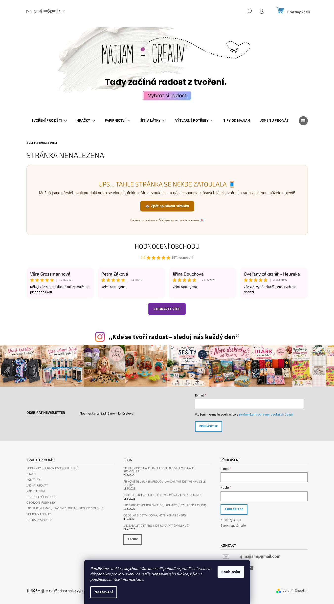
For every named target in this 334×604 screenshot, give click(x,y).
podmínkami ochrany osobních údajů (266, 414)
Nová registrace (231, 520)
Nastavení (103, 592)
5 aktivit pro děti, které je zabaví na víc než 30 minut (162, 495)
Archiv (133, 539)
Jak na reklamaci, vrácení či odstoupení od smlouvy (65, 508)
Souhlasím (230, 572)
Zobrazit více (167, 309)
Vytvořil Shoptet (295, 591)
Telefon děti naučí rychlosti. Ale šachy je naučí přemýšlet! (159, 469)
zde (140, 579)
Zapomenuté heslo (233, 525)
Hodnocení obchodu (167, 246)
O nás (30, 473)
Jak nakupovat (37, 485)
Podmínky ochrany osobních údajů (52, 468)
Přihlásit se (208, 426)
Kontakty (33, 479)
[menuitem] (49, 120)
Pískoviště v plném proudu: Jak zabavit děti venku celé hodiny (164, 483)
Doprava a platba (39, 519)
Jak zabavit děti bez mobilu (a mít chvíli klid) (156, 525)
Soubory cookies (39, 514)
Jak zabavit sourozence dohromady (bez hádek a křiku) (164, 505)
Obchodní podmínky (41, 502)
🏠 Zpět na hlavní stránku (167, 206)
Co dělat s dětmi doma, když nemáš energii (155, 515)
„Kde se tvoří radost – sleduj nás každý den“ (174, 337)
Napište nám (35, 491)
